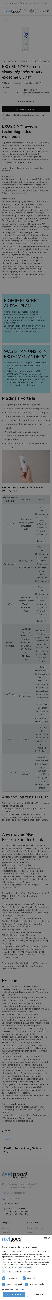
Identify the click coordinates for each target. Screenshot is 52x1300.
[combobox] (45, 1238)
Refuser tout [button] (38, 1295)
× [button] (49, 1238)
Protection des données (23, 1267)
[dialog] (26, 1267)
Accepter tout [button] (14, 1295)
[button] (26, 1289)
